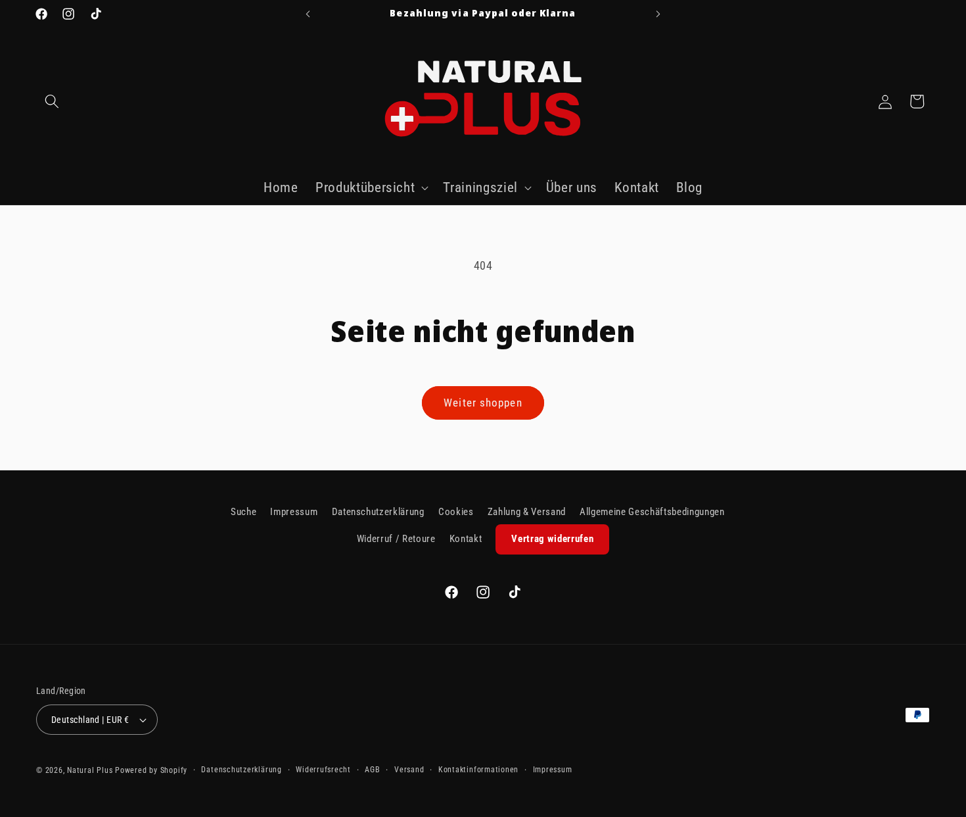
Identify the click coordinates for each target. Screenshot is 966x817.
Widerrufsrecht (323, 769)
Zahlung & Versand (527, 512)
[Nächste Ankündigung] (658, 14)
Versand (409, 769)
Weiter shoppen (483, 403)
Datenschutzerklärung (378, 512)
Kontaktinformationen (478, 769)
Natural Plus (91, 770)
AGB (372, 769)
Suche (243, 512)
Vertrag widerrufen (552, 539)
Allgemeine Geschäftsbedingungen (652, 512)
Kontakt (465, 539)
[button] (52, 101)
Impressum (293, 512)
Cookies (456, 512)
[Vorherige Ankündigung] (308, 14)
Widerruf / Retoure (396, 539)
